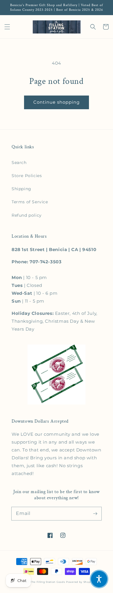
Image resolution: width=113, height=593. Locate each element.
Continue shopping (56, 102)
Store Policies (27, 175)
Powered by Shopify (80, 581)
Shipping (21, 188)
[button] (7, 26)
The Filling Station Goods (47, 581)
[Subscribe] (95, 513)
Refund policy (27, 215)
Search (19, 162)
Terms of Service (30, 201)
